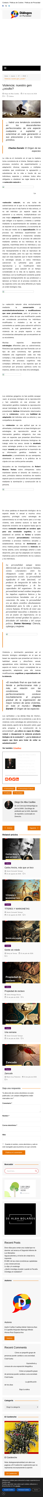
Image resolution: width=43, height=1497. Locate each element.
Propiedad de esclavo (15, 991)
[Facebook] (10, 780)
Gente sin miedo (12, 950)
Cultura (11, 96)
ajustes (17, 1486)
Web (4, 1135)
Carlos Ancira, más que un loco (19, 867)
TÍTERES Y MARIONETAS (17, 909)
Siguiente (33, 828)
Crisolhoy (17, 748)
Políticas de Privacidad (32, 2)
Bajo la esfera (24, 1389)
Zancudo (9, 1073)
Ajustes (36, 1490)
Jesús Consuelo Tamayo (15, 871)
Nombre (5, 1116)
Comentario (7, 1103)
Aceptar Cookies (8, 1490)
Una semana (10, 1032)
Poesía (8, 1069)
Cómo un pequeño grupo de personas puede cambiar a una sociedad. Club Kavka (19, 1356)
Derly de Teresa (12, 953)
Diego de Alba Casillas (11, 93)
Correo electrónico (9, 1125)
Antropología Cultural (26, 788)
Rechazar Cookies (23, 1490)
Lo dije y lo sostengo (12, 1266)
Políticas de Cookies (17, 2)
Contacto (5, 2)
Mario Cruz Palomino (13, 1077)
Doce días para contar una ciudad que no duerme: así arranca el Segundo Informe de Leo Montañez (20, 1250)
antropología (9, 788)
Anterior (9, 828)
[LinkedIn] (17, 780)
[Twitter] (14, 780)
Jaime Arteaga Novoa (14, 994)
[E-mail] (7, 780)
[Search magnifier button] (36, 1170)
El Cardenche (12, 1473)
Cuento (8, 904)
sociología (19, 793)
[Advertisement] (21, 43)
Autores (9, 1338)
